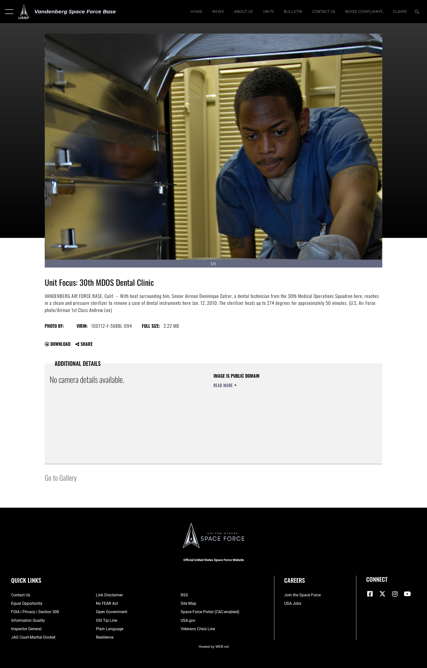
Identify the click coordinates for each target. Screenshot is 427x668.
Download (59, 344)
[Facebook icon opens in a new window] (370, 594)
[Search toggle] (417, 11)
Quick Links (26, 580)
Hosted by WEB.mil (214, 646)
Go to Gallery (61, 477)
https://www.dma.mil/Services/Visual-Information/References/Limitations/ (271, 416)
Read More (224, 385)
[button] (8, 11)
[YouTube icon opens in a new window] (407, 594)
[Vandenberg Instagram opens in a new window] (395, 594)
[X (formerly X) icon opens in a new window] (382, 594)
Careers (294, 580)
